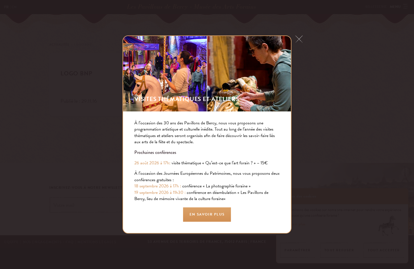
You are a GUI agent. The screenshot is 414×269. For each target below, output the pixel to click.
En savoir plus (207, 214)
